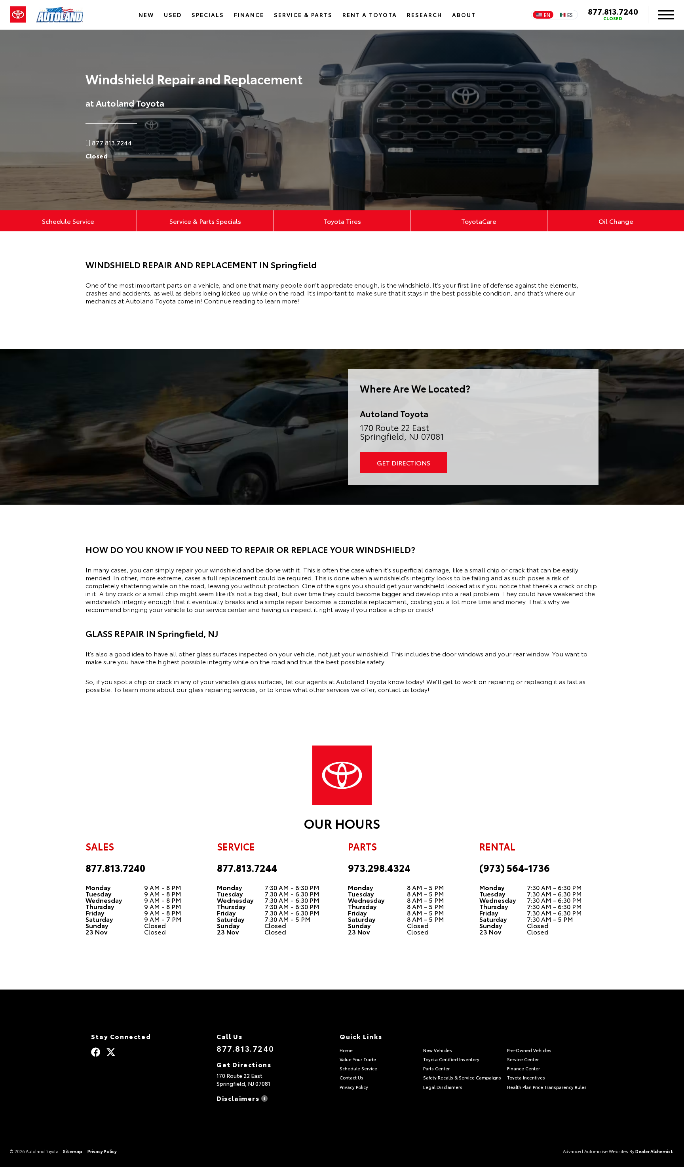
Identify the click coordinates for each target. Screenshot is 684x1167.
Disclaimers (239, 1097)
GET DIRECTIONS (403, 462)
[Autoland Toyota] (59, 15)
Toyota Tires (342, 220)
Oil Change (615, 220)
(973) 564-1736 (514, 867)
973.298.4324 (379, 867)
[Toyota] (18, 14)
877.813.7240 (613, 11)
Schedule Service (68, 220)
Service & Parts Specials (205, 220)
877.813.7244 (247, 867)
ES (570, 14)
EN (547, 14)
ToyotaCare (478, 220)
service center (226, 609)
